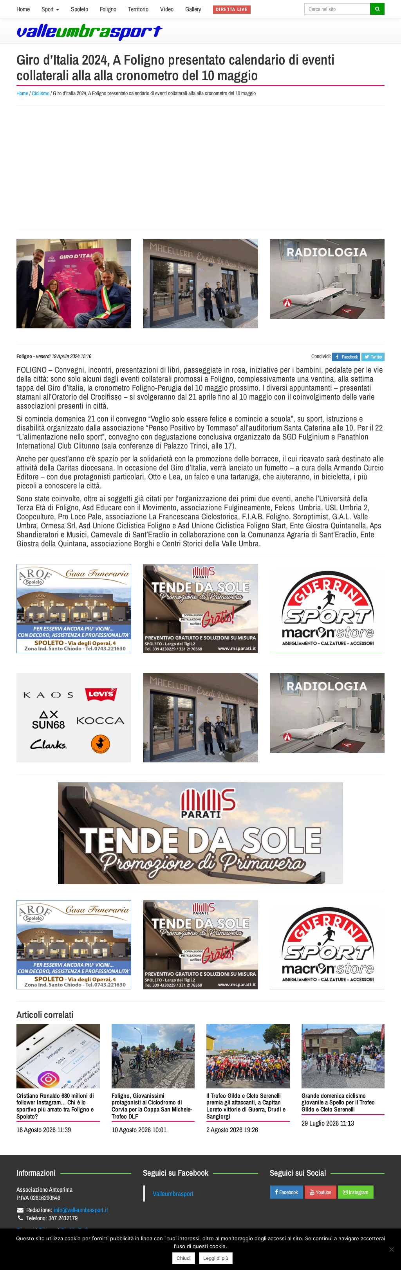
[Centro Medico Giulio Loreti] (327, 279)
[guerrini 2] (327, 608)
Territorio (138, 9)
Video (166, 9)
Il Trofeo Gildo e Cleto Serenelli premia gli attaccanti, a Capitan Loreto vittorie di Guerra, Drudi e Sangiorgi (245, 1105)
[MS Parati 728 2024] (200, 833)
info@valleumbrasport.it (81, 1209)
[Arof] (73, 608)
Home (23, 9)
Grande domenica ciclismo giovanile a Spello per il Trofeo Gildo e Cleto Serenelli (338, 1102)
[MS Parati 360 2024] (200, 608)
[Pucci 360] (200, 283)
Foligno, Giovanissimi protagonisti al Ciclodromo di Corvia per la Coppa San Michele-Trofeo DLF (152, 1105)
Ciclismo (40, 93)
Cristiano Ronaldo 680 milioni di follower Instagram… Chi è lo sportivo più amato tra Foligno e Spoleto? (55, 1105)
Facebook (288, 1192)
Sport (48, 9)
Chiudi (184, 1258)
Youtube (322, 1192)
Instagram (358, 1192)
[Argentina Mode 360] (73, 717)
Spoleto (79, 9)
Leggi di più (215, 1258)
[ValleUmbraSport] (89, 32)
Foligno (108, 9)
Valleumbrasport (173, 1193)
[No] (391, 1249)
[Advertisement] (200, 168)
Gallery (193, 9)
